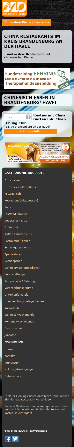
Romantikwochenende (19, 321)
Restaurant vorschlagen (36, 399)
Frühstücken (13, 180)
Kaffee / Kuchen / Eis (18, 234)
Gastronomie (13, 328)
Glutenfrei (11, 227)
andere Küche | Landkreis (28, 22)
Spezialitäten (13, 254)
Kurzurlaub (12, 308)
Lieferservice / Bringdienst (22, 267)
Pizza (8, 207)
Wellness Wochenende (19, 314)
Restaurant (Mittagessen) (21, 200)
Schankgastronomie (18, 247)
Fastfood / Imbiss (16, 214)
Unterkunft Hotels (16, 294)
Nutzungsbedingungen (19, 369)
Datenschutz (13, 376)
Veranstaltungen (15, 274)
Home (9, 349)
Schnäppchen (13, 260)
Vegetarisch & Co (16, 220)
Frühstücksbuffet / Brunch (21, 187)
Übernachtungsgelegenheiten (24, 301)
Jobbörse (10, 335)
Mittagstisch (13, 193)
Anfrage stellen (30, 131)
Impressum (12, 362)
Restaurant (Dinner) (18, 240)
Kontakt (10, 355)
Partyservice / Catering (20, 281)
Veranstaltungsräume (19, 287)
